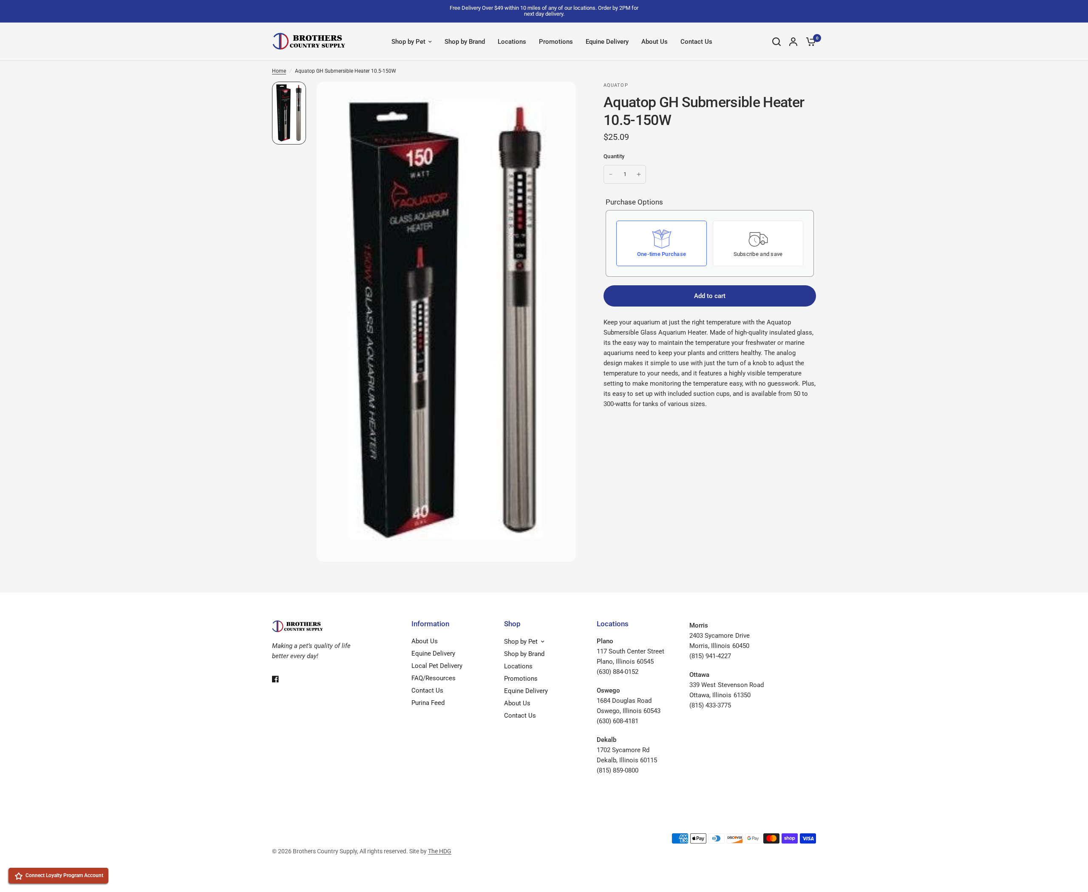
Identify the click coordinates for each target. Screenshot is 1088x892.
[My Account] (793, 42)
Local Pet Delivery (436, 666)
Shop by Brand (465, 41)
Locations (512, 41)
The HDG (439, 851)
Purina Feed (428, 703)
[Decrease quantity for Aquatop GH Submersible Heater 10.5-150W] (611, 174)
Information (430, 624)
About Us (654, 41)
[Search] (776, 42)
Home (279, 71)
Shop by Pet (408, 41)
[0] (809, 42)
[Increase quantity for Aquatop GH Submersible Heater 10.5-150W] (639, 174)
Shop (512, 624)
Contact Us (696, 41)
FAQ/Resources (433, 678)
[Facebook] (281, 679)
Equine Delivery (607, 41)
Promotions (556, 41)
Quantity (614, 156)
